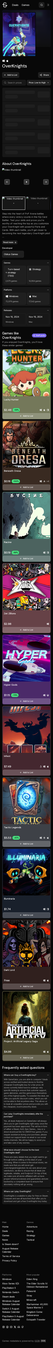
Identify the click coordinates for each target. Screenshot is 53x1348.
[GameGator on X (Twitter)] (15, 1327)
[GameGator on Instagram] (3, 1327)
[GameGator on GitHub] (22, 1327)
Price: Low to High (37, 82)
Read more (8, 242)
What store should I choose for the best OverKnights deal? (21, 1151)
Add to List (12, 75)
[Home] (5, 5)
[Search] (41, 5)
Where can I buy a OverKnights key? (20, 1075)
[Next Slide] (46, 182)
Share (46, 75)
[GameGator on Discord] (18, 1327)
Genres (7, 263)
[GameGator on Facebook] (7, 1327)
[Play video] (26, 182)
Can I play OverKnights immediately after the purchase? (23, 1115)
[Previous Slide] (7, 182)
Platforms (8, 290)
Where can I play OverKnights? (17, 1191)
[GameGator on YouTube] (11, 1327)
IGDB (37, 1341)
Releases (8, 310)
